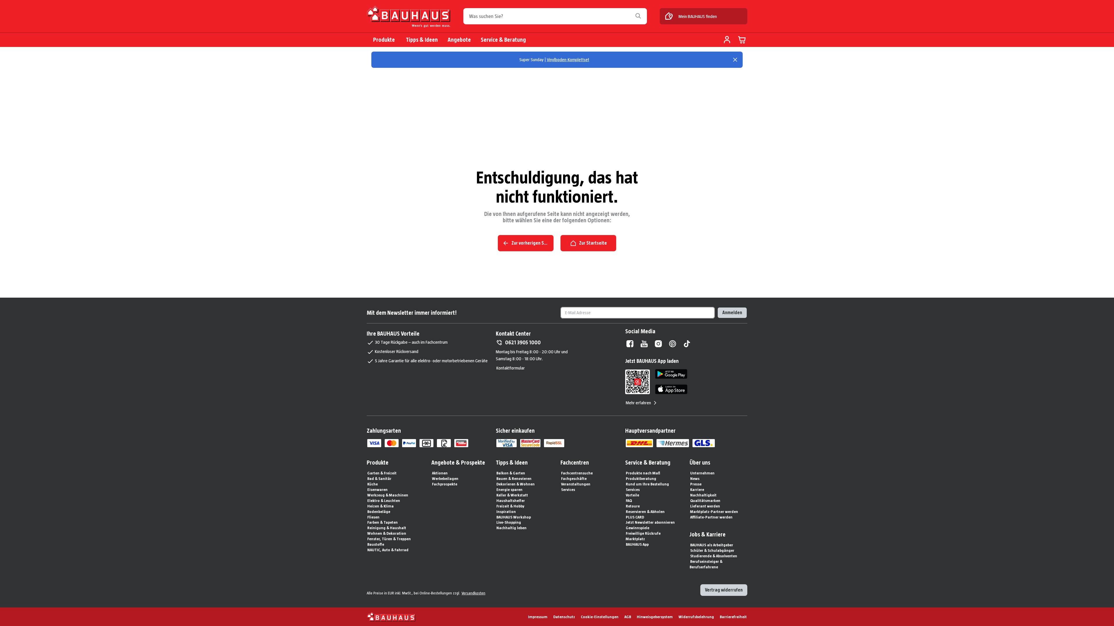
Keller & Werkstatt (512, 495)
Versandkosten (473, 593)
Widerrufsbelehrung (696, 616)
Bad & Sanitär (379, 478)
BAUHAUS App (637, 544)
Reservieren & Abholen (645, 511)
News (694, 478)
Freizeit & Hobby (510, 506)
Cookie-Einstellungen (600, 616)
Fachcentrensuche (577, 473)
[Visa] (374, 443)
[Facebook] (630, 343)
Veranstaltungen (575, 484)
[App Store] (671, 389)
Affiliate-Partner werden (711, 517)
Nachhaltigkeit (703, 495)
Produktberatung (641, 478)
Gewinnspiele (637, 527)
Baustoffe (375, 544)
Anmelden (732, 312)
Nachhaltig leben (511, 527)
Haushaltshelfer (510, 500)
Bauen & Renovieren (513, 478)
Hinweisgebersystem (655, 616)
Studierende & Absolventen (713, 556)
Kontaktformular (510, 367)
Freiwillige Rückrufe (643, 533)
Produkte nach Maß (643, 473)
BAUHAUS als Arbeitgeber (711, 545)
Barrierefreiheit (733, 616)
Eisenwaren (377, 489)
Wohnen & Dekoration (386, 533)
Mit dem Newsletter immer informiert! (412, 313)
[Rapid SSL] (554, 443)
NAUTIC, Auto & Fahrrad (387, 549)
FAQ (629, 500)
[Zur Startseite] (409, 17)
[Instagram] (658, 343)
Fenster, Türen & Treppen (389, 538)
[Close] (735, 59)
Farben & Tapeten (382, 522)
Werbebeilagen (445, 478)
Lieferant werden (705, 506)
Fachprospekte (444, 484)
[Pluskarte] (461, 443)
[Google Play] (671, 374)
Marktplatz (635, 538)
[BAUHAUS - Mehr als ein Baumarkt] (391, 616)
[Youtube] (644, 343)
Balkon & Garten (510, 473)
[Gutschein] (426, 443)
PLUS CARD (635, 517)
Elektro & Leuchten (383, 500)
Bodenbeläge (378, 511)
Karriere (697, 489)
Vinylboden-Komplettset (568, 59)
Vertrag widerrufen (724, 589)
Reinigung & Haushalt (386, 527)
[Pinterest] (672, 343)
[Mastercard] (391, 443)
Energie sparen (509, 489)
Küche (372, 484)
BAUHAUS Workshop (513, 517)
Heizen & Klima (380, 506)
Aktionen (440, 473)
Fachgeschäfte (574, 478)
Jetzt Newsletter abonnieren (650, 522)
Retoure (633, 506)
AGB (627, 616)
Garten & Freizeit (382, 473)
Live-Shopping (508, 522)
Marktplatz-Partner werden (714, 511)
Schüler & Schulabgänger (712, 550)
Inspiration (506, 511)
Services (568, 489)
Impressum (537, 616)
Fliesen (373, 517)
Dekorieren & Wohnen (515, 484)
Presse (695, 484)
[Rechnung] (443, 443)
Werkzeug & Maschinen (387, 495)
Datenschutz (564, 616)
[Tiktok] (687, 343)
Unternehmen (702, 473)
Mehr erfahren (638, 402)
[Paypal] (409, 443)
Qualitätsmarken (705, 500)
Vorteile (632, 495)
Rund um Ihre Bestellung (647, 484)
